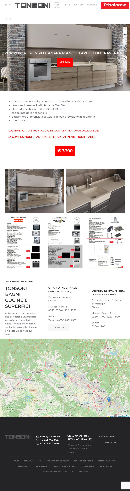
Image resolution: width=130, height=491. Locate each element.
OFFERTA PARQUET (80, 471)
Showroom (59, 327)
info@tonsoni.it (51, 436)
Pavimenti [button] (78, 5)
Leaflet (112, 416)
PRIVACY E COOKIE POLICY (58, 461)
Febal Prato (24, 466)
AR (40, 461)
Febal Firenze (105, 466)
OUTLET (15, 461)
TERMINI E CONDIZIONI (83, 461)
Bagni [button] (67, 5)
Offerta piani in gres (108, 461)
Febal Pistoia (88, 466)
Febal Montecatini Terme (64, 466)
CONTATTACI (92, 5)
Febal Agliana (41, 466)
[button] (32, 5)
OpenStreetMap (123, 416)
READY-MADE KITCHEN (57, 5)
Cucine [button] (8, 5)
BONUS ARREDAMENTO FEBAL (54, 471)
